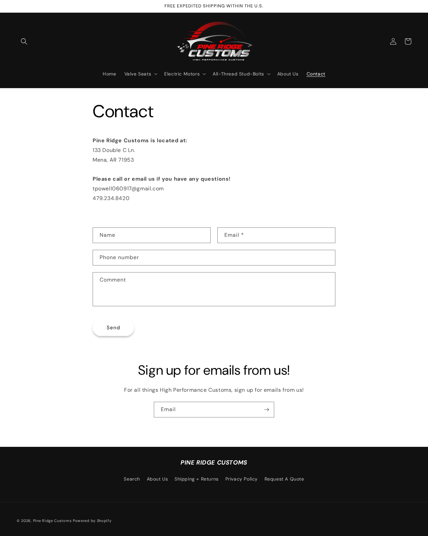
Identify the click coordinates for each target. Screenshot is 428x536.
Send (113, 327)
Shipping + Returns (197, 479)
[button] (24, 41)
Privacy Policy (241, 479)
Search (132, 479)
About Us (157, 479)
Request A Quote (284, 479)
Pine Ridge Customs (52, 520)
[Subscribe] (266, 409)
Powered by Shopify (92, 520)
